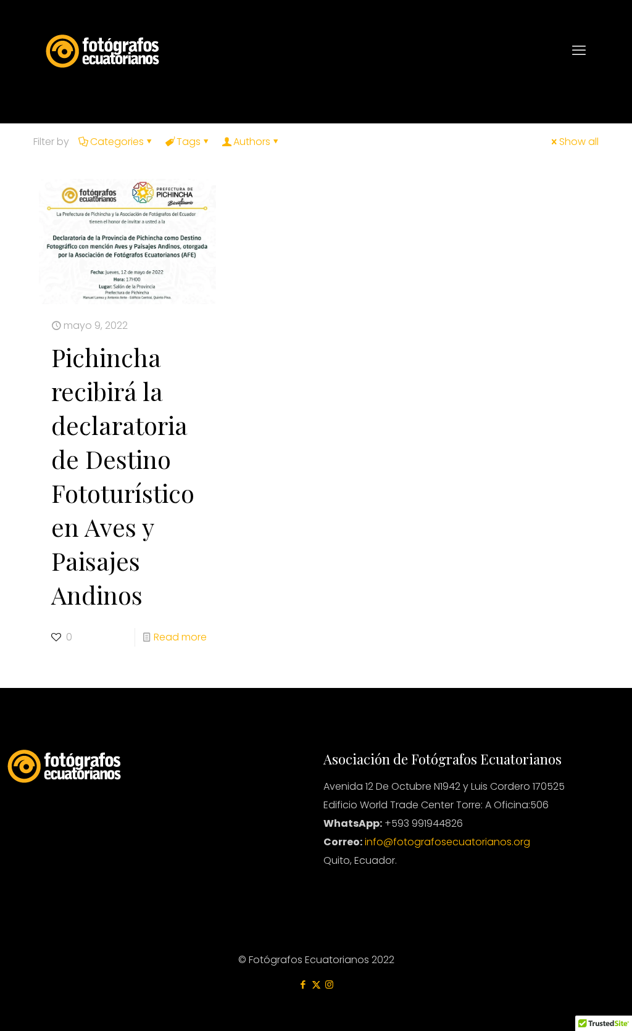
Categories (117, 142)
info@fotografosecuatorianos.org (447, 842)
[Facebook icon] (303, 984)
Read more (180, 637)
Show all (579, 142)
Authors (251, 142)
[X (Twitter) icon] (316, 984)
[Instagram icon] (329, 984)
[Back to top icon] (573, 1006)
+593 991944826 (422, 823)
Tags (189, 142)
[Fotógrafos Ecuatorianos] (102, 50)
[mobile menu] (578, 50)
